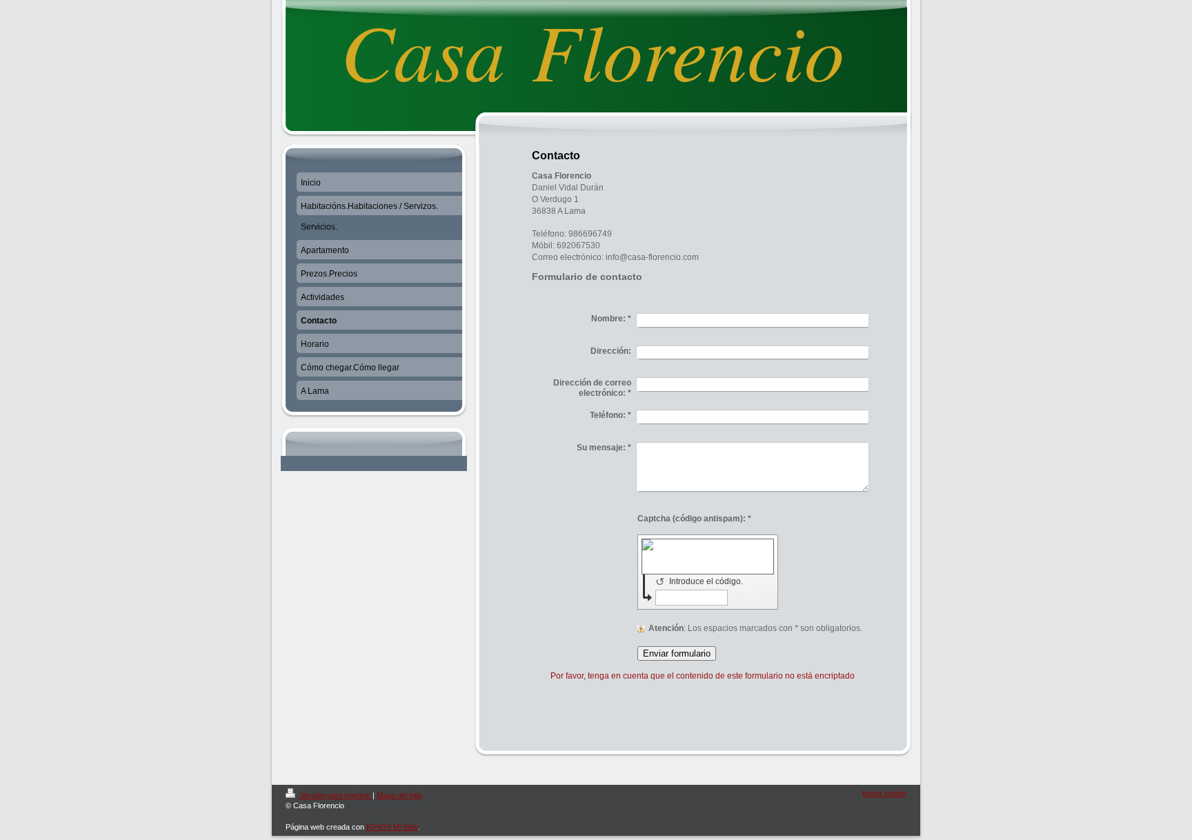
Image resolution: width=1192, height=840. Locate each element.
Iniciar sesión (884, 793)
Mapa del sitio (399, 795)
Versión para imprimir (335, 795)
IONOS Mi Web (392, 827)
